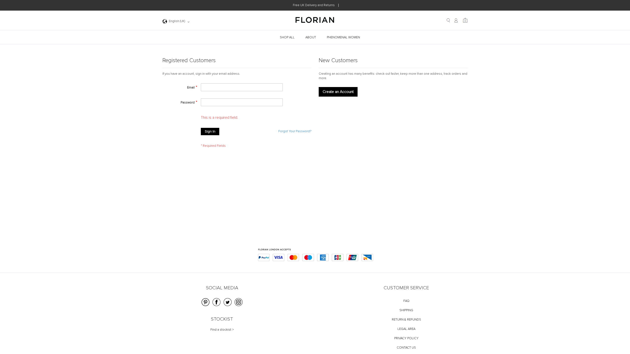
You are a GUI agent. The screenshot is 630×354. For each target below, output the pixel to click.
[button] (176, 22)
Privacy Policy (406, 338)
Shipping (406, 310)
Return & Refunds (406, 319)
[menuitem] (287, 37)
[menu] (315, 37)
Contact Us (406, 347)
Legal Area (406, 329)
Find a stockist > (222, 329)
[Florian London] (315, 20)
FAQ (406, 301)
